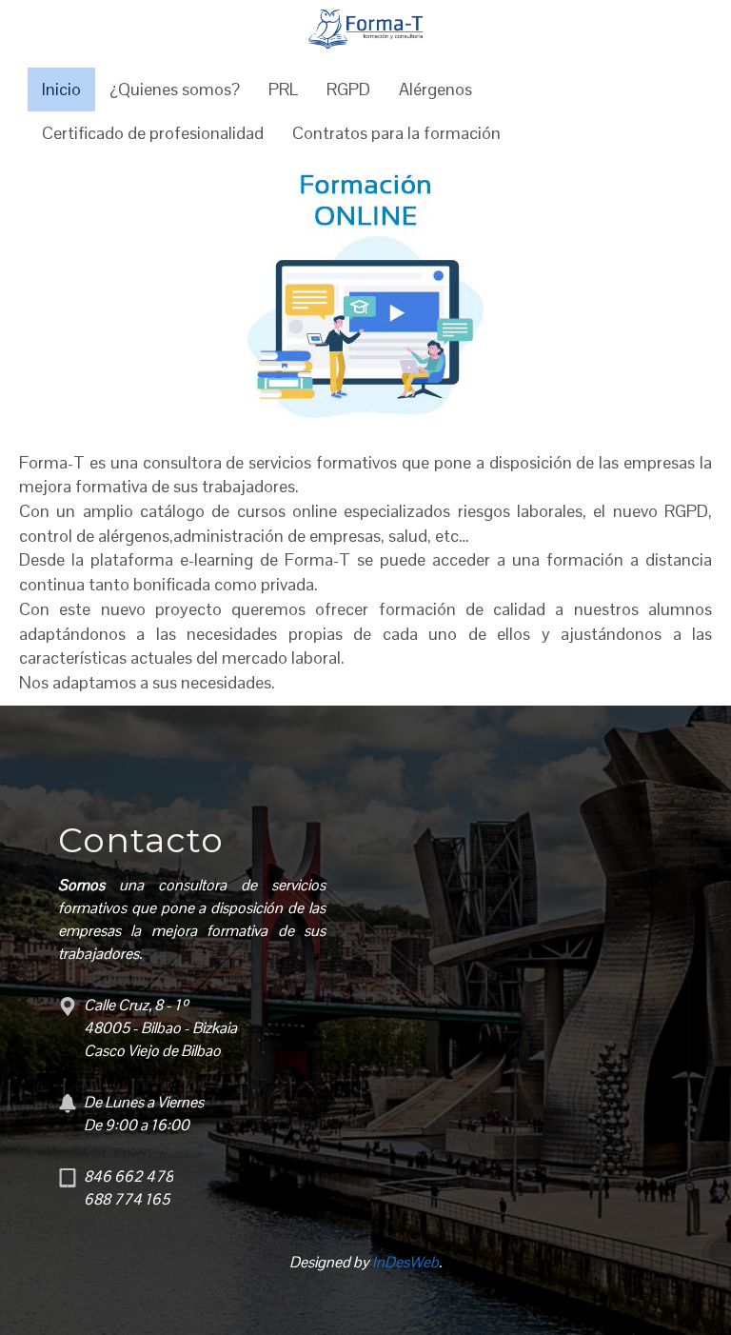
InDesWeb (405, 1262)
